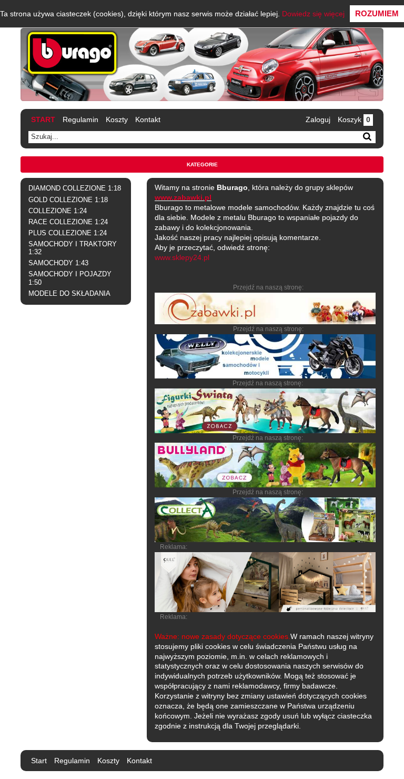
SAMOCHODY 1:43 (58, 263)
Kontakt (147, 119)
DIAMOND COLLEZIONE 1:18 (74, 188)
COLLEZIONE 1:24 (57, 211)
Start (43, 119)
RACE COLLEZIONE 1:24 (68, 222)
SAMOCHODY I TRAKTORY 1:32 (72, 248)
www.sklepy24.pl (182, 258)
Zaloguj (318, 119)
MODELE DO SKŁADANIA (69, 293)
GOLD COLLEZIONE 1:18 (68, 200)
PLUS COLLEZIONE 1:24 (67, 233)
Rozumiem (377, 13)
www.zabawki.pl (183, 198)
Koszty (117, 119)
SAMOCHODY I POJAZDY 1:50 (70, 278)
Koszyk (354, 119)
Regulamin (80, 119)
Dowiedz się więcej (313, 13)
